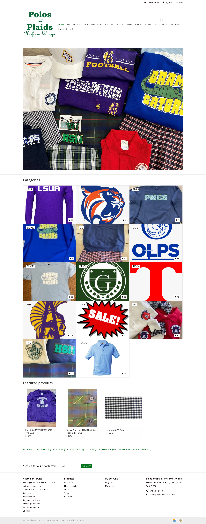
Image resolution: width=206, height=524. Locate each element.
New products (70, 486)
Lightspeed (80, 520)
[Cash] (180, 520)
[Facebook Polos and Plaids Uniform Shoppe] (180, 466)
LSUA (177, 24)
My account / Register (174, 2)
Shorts (147, 24)
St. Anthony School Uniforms (100, 449)
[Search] (162, 20)
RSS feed (68, 496)
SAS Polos (29, 449)
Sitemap (27, 510)
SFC (112, 24)
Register (109, 482)
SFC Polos (60, 449)
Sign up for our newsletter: (39, 466)
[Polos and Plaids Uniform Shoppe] (40, 24)
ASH (68, 24)
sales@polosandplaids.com (162, 494)
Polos (120, 24)
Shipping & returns (31, 503)
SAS (106, 24)
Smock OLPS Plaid (115, 430)
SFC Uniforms (76, 449)
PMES (61, 29)
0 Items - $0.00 (153, 2)
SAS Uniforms (45, 449)
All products (69, 482)
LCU (171, 24)
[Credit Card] (174, 520)
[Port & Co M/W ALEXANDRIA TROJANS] (41, 408)
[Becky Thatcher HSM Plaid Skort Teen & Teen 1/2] (82, 408)
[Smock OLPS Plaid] (123, 408)
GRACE (85, 24)
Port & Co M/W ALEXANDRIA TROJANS (38, 431)
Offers (69, 29)
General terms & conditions (35, 489)
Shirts (129, 24)
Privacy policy (29, 496)
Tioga (157, 24)
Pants (138, 24)
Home (61, 24)
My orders (109, 486)
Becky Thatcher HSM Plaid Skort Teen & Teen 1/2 (82, 431)
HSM (93, 24)
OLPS (99, 24)
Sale (164, 24)
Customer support (31, 507)
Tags (66, 493)
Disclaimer (28, 493)
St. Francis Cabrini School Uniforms (133, 449)
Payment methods (31, 500)
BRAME (76, 24)
